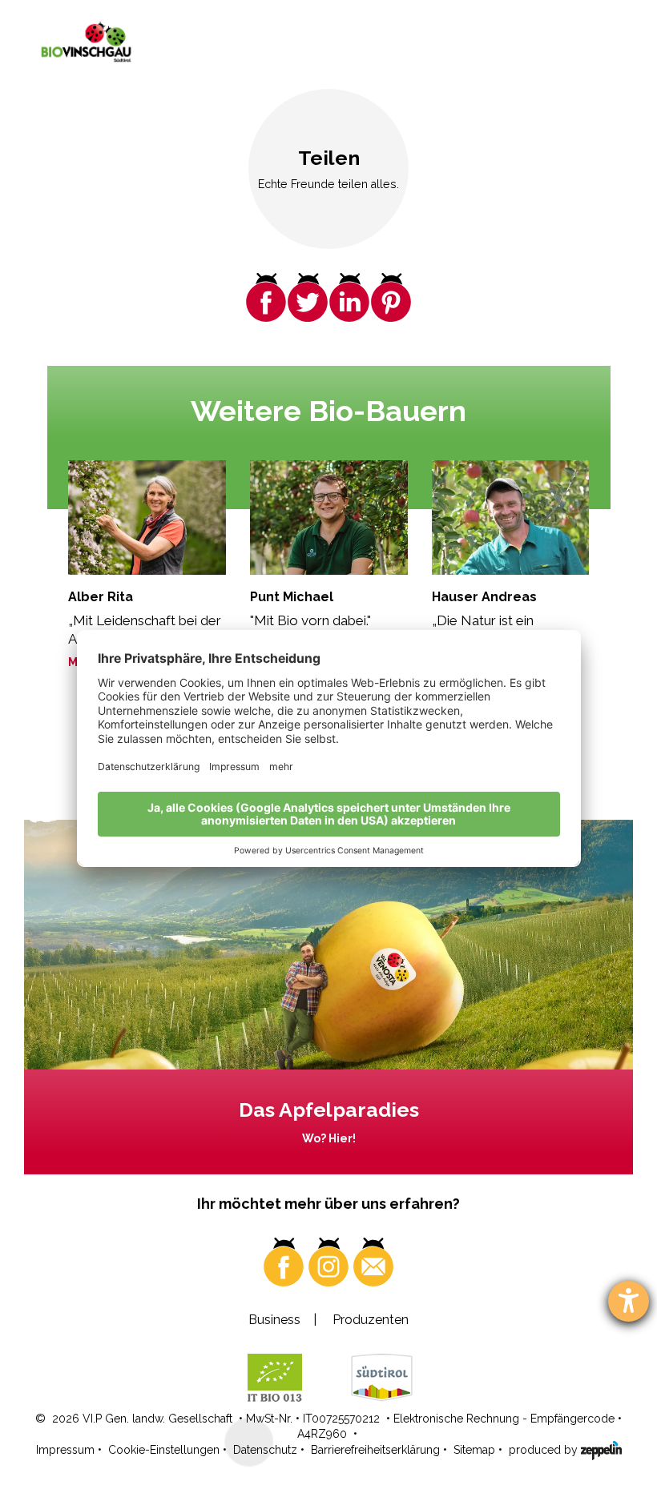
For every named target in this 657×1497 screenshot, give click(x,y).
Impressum (65, 1449)
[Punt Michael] (329, 518)
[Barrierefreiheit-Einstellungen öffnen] (628, 1301)
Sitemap (474, 1449)
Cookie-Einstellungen (164, 1449)
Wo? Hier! (329, 1138)
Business (274, 1319)
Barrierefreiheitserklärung (375, 1449)
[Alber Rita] (147, 518)
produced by (545, 1449)
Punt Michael (291, 596)
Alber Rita (100, 596)
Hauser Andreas (484, 596)
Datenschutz (265, 1449)
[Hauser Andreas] (511, 518)
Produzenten (371, 1319)
